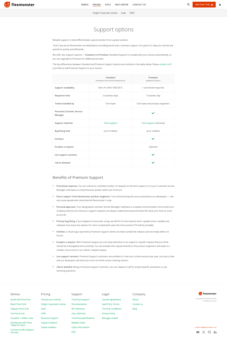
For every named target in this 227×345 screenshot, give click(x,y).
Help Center (121, 4)
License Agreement (111, 299)
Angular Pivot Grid (20, 308)
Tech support (110, 123)
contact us (164, 64)
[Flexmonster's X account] (203, 332)
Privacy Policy (108, 313)
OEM (132, 12)
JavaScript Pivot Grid (20, 299)
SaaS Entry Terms (110, 304)
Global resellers (48, 327)
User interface (78, 313)
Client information (80, 327)
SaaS (123, 12)
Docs (108, 4)
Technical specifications (83, 318)
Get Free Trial (202, 4)
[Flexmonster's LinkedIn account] (215, 332)
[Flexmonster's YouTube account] (197, 332)
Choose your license (51, 299)
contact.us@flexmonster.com (205, 327)
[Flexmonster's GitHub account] (209, 332)
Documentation (79, 304)
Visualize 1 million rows (22, 318)
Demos (85, 4)
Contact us (139, 4)
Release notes (78, 322)
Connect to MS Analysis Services (22, 331)
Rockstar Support (49, 318)
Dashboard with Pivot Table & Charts (21, 324)
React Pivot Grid (18, 304)
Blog (134, 308)
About (135, 299)
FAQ (73, 331)
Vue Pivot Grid (17, 313)
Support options (49, 322)
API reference (78, 308)
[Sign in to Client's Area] (220, 4)
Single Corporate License (105, 12)
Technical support (80, 299)
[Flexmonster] (19, 4)
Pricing (97, 4)
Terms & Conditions (112, 308)
